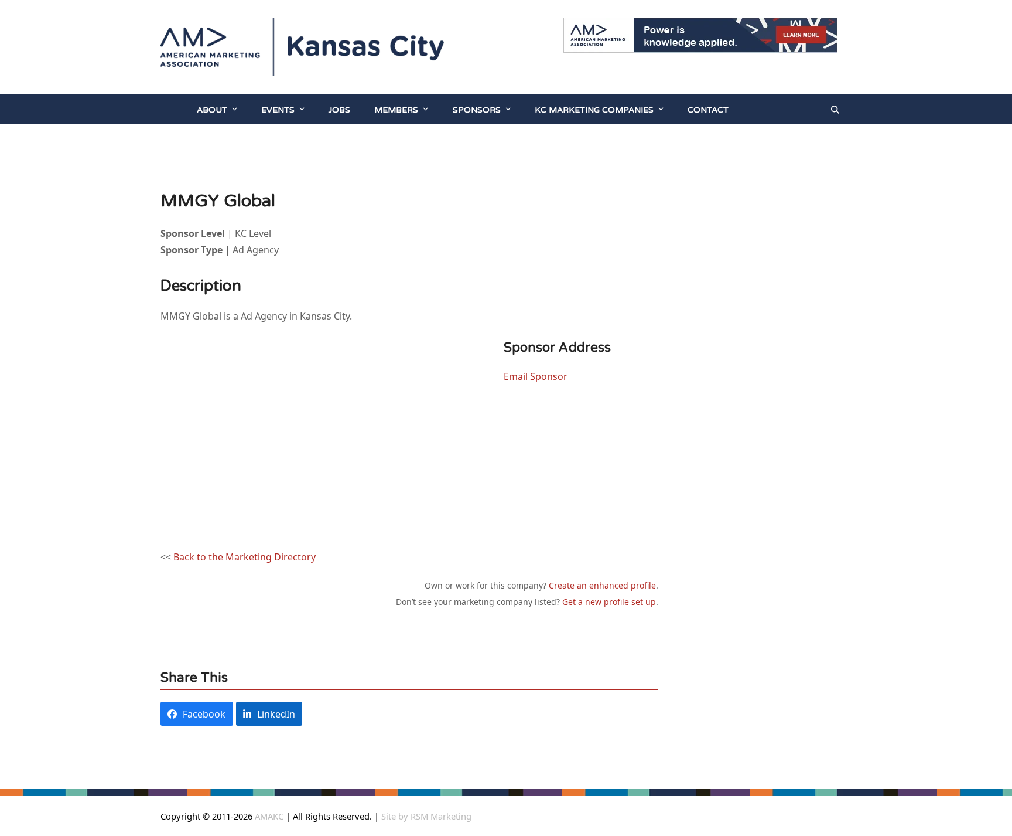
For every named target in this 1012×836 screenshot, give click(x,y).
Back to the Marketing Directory (244, 556)
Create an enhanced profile (602, 585)
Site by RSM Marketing (426, 816)
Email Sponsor (535, 376)
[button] (835, 109)
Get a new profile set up (609, 601)
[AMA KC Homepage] (172, 109)
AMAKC (267, 816)
